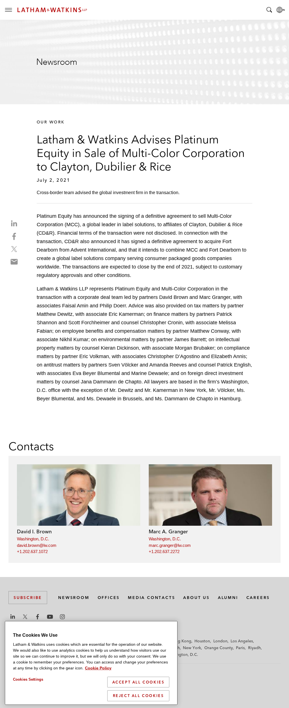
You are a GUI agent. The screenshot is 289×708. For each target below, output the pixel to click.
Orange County (218, 647)
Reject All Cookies (138, 695)
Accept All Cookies (138, 682)
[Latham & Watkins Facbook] (37, 616)
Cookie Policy (98, 668)
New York (192, 647)
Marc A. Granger (168, 531)
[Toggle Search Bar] (269, 9)
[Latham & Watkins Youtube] (50, 616)
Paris (240, 647)
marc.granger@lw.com (170, 545)
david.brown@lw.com (36, 545)
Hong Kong (180, 640)
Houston (202, 640)
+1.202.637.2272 (164, 551)
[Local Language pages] (280, 9)
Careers (258, 597)
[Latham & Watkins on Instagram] (62, 616)
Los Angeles (242, 640)
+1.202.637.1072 (32, 551)
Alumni (228, 597)
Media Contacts (151, 597)
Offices (109, 597)
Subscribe (28, 597)
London (220, 640)
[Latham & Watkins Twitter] (25, 616)
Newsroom (73, 597)
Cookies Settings (28, 679)
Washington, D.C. (33, 538)
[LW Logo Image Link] (52, 10)
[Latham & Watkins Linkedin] (12, 616)
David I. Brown (34, 531)
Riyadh (254, 647)
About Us (196, 597)
